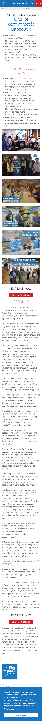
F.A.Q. (4, 684)
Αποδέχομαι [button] (21, 715)
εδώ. (3, 653)
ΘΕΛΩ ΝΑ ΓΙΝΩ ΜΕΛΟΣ (21, 295)
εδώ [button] (16, 709)
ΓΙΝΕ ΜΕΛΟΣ (6, 687)
